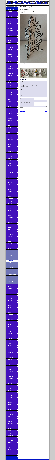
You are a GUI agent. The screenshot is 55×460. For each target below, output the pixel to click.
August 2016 (9, 212)
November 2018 (9, 294)
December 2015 (9, 198)
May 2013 (8, 145)
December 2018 (9, 295)
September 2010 (9, 89)
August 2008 (9, 46)
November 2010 (9, 93)
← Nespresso (22, 111)
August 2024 (9, 413)
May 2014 (8, 165)
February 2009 (9, 56)
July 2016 (8, 210)
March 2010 (9, 79)
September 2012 (9, 131)
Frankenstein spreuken (12, 274)
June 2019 (8, 306)
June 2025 (8, 430)
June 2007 (8, 22)
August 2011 (9, 108)
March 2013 (9, 141)
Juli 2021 (8, 349)
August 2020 (9, 330)
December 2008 (9, 53)
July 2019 (8, 307)
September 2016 (9, 214)
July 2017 (8, 231)
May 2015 (8, 186)
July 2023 (8, 391)
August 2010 (9, 88)
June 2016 (8, 209)
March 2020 (9, 321)
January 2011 (9, 96)
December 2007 (9, 32)
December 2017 (9, 240)
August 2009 (9, 67)
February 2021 (9, 340)
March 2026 (9, 446)
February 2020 (9, 320)
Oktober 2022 (9, 375)
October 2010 (9, 91)
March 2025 (9, 425)
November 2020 (9, 335)
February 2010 (9, 77)
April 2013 (8, 143)
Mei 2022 (8, 366)
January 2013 (9, 138)
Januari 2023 (9, 380)
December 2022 (9, 378)
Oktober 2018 (9, 292)
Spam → (46, 111)
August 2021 (9, 351)
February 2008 (9, 36)
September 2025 (9, 436)
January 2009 (9, 55)
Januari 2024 (9, 401)
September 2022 (9, 373)
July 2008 (8, 44)
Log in (29, 459)
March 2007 (9, 17)
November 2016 (9, 217)
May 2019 (8, 304)
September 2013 (9, 152)
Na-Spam (10, 269)
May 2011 (8, 103)
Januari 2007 (9, 13)
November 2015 (9, 195)
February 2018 (9, 243)
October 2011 (9, 112)
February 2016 (9, 202)
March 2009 (9, 58)
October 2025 (9, 437)
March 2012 (9, 120)
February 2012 (9, 119)
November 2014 (9, 176)
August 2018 (9, 288)
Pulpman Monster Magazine (13, 279)
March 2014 (9, 162)
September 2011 (9, 110)
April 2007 (8, 18)
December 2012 (9, 136)
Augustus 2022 (9, 371)
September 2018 (9, 290)
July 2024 (8, 411)
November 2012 (9, 134)
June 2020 (8, 326)
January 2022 (9, 359)
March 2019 (9, 300)
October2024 (9, 416)
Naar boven (46, 459)
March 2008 (9, 37)
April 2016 (8, 205)
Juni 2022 (8, 368)
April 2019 (8, 302)
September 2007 (9, 27)
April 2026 (8, 448)
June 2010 (8, 84)
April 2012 (8, 122)
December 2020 (9, 337)
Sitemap (25, 459)
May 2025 (8, 429)
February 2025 (9, 423)
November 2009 (9, 72)
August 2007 (9, 25)
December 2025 (9, 441)
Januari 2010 (9, 75)
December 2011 (9, 115)
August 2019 (9, 309)
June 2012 (8, 126)
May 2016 (8, 207)
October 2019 (9, 313)
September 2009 (9, 68)
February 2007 (9, 15)
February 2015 (9, 181)
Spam (10, 262)
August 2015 (9, 191)
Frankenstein (11, 250)
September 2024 (9, 415)
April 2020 (8, 323)
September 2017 (9, 235)
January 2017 (9, 221)
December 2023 (9, 399)
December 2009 (9, 74)
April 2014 (8, 164)
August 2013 (9, 150)
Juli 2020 (8, 328)
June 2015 (8, 188)
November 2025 (9, 439)
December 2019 (9, 316)
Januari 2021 (9, 339)
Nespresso (10, 255)
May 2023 (8, 387)
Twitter (42, 459)
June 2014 (8, 167)
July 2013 (8, 148)
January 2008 (9, 34)
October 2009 (9, 70)
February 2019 (9, 299)
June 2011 (8, 105)
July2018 (8, 287)
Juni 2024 (8, 410)
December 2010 (9, 94)
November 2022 (9, 377)
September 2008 (9, 48)
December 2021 (9, 358)
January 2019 (9, 297)
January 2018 (9, 242)
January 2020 (9, 318)
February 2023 (9, 382)
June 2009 (8, 63)
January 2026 (9, 442)
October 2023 (9, 396)
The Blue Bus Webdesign (35, 459)
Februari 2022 (9, 361)
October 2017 (9, 236)
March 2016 (9, 204)
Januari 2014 (9, 159)
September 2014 (9, 172)
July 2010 (8, 86)
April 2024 (8, 406)
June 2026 (8, 451)
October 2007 (9, 29)
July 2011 (8, 107)
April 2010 (8, 81)
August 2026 (9, 455)
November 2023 (9, 397)
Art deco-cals (11, 267)
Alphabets (8, 456)
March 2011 (9, 100)
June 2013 (8, 146)
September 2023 (9, 394)
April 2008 (8, 39)
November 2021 (9, 356)
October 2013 (9, 153)
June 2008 (8, 43)
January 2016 (9, 200)
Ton (9, 253)
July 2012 (8, 127)
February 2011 (9, 98)
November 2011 (9, 113)
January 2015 (9, 179)
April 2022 (8, 365)
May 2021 (8, 345)
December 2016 (9, 219)
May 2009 (8, 62)
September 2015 (9, 193)
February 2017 (9, 223)
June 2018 (8, 285)
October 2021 (9, 354)
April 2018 (8, 247)
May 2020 (8, 325)
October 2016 (9, 216)
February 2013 (9, 139)
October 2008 (9, 49)
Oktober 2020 (9, 333)
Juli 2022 (8, 370)
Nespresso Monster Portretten (12, 276)
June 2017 (8, 229)
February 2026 (9, 444)
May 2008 (8, 41)
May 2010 (8, 82)
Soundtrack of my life (10, 10)
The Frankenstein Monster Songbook (13, 271)
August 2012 (9, 129)
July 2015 (8, 190)
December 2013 (9, 157)
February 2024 (9, 403)
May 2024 (8, 408)
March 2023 (9, 384)
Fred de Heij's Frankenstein (13, 283)
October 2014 (9, 174)
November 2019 (9, 314)
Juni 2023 (8, 389)
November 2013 (9, 155)
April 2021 (8, 344)
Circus (10, 257)
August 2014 (9, 171)
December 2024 (9, 420)
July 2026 (8, 453)
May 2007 (8, 20)
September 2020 (9, 332)
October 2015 (9, 197)
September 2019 (9, 311)
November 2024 (9, 418)
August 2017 (9, 233)
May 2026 (8, 449)
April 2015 (8, 184)
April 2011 (8, 101)
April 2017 (8, 226)
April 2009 (8, 60)
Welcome (8, 8)
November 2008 (9, 51)
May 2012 (8, 124)
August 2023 (9, 392)
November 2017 (9, 238)
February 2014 (9, 160)
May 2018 (8, 249)
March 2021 (9, 342)
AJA (9, 265)
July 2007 (8, 23)
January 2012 (9, 117)
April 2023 (8, 385)
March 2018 (9, 245)
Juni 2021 (8, 347)
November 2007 (9, 30)
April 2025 (8, 427)
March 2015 (9, 183)
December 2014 (9, 178)
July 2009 (8, 65)
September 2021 (9, 352)
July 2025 (8, 432)
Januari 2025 (9, 422)
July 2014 (8, 169)
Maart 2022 (8, 363)
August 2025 (9, 434)
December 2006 (9, 11)
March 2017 (9, 224)
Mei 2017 (8, 228)
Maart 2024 (8, 404)
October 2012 (9, 133)
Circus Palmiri (11, 281)
